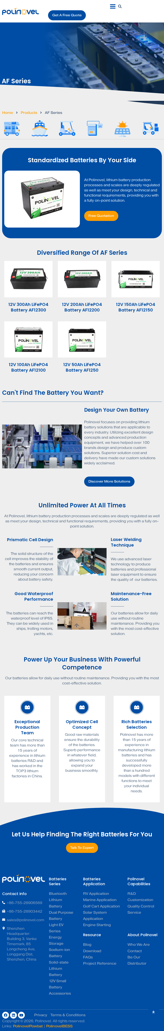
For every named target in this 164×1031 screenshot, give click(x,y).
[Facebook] (5, 1015)
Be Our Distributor (136, 960)
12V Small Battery (57, 984)
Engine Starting (97, 925)
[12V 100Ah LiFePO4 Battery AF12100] (28, 339)
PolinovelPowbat (28, 1026)
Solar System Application (95, 915)
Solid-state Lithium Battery (59, 968)
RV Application (96, 894)
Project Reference (99, 963)
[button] (120, 6)
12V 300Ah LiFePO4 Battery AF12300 (28, 307)
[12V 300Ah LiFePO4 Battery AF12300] (28, 279)
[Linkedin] (13, 1015)
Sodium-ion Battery (59, 953)
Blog (87, 945)
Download (92, 951)
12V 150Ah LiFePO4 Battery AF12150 (135, 307)
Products (29, 113)
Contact (134, 951)
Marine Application (100, 900)
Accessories (60, 993)
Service (134, 912)
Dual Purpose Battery (61, 915)
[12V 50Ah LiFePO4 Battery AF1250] (82, 339)
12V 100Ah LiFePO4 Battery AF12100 (28, 367)
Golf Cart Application (101, 906)
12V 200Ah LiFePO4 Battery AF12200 (82, 307)
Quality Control (140, 906)
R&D (131, 894)
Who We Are (138, 945)
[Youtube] (21, 1015)
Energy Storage (56, 940)
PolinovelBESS (59, 1026)
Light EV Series (56, 928)
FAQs (88, 957)
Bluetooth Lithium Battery (58, 900)
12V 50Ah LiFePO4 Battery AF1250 (82, 367)
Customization (140, 900)
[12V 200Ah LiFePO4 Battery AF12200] (82, 279)
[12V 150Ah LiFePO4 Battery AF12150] (135, 279)
